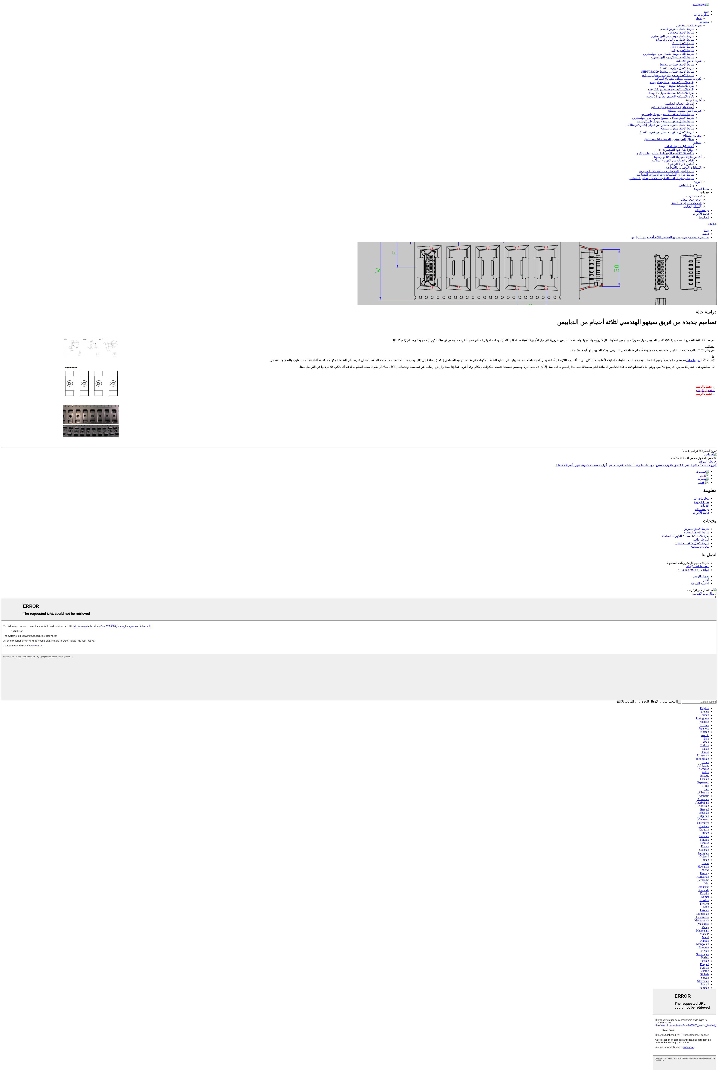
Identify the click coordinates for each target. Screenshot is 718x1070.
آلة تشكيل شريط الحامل (679, 146)
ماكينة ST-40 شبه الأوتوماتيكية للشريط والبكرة (665, 153)
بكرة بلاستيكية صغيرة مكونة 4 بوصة (672, 82)
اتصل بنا (704, 217)
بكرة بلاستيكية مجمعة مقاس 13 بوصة (671, 89)
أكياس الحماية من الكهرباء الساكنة (673, 160)
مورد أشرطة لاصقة (568, 465)
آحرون (698, 181)
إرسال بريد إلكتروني (704, 593)
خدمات (704, 505)
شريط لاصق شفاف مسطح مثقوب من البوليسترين (663, 117)
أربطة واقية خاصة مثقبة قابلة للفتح (672, 107)
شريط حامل (693, 360)
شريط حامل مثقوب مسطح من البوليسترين (667, 114)
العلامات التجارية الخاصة (686, 203)
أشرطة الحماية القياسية (679, 103)
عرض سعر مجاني (691, 199)
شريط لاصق (616, 465)
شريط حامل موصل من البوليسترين (672, 36)
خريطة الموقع (708, 461)
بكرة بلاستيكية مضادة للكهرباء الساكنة (678, 78)
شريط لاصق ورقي (682, 50)
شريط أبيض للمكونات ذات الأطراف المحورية (666, 171)
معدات (697, 142)
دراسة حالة (702, 210)
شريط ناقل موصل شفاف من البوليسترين (668, 53)
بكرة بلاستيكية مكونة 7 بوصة (676, 85)
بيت (706, 11)
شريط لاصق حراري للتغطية (677, 68)
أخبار (699, 18)
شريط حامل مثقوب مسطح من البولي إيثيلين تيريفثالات (660, 124)
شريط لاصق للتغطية (689, 60)
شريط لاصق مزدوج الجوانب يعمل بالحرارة (668, 75)
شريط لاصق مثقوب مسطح (685, 110)
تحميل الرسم (693, 196)
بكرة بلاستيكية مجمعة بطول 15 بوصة (671, 92)
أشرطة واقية (693, 100)
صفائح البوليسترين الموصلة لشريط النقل (669, 139)
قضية (705, 233)
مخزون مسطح (692, 135)
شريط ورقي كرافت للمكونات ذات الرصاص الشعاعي (661, 178)
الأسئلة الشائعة (692, 206)
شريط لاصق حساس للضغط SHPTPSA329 (667, 71)
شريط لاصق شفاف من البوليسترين (672, 57)
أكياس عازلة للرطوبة (681, 164)
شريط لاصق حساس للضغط (676, 64)
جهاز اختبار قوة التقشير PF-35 (675, 149)
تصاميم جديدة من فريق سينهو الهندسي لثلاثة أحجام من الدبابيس (670, 237)
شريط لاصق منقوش (689, 25)
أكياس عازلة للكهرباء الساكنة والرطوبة (677, 156)
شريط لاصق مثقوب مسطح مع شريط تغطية (667, 132)
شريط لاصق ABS (683, 43)
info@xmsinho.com (697, 566)
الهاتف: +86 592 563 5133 (693, 569)
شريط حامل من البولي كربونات (674, 39)
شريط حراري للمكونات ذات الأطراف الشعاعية (665, 174)
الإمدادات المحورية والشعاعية (683, 167)
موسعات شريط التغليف (639, 465)
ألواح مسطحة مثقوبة (704, 465)
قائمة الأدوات (701, 213)
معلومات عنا (701, 14)
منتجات (704, 21)
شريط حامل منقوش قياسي (677, 28)
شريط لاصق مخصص (681, 32)
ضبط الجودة (701, 188)
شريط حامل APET (682, 46)
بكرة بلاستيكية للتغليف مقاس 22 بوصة (670, 96)
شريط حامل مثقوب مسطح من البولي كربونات (665, 121)
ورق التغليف (686, 185)
